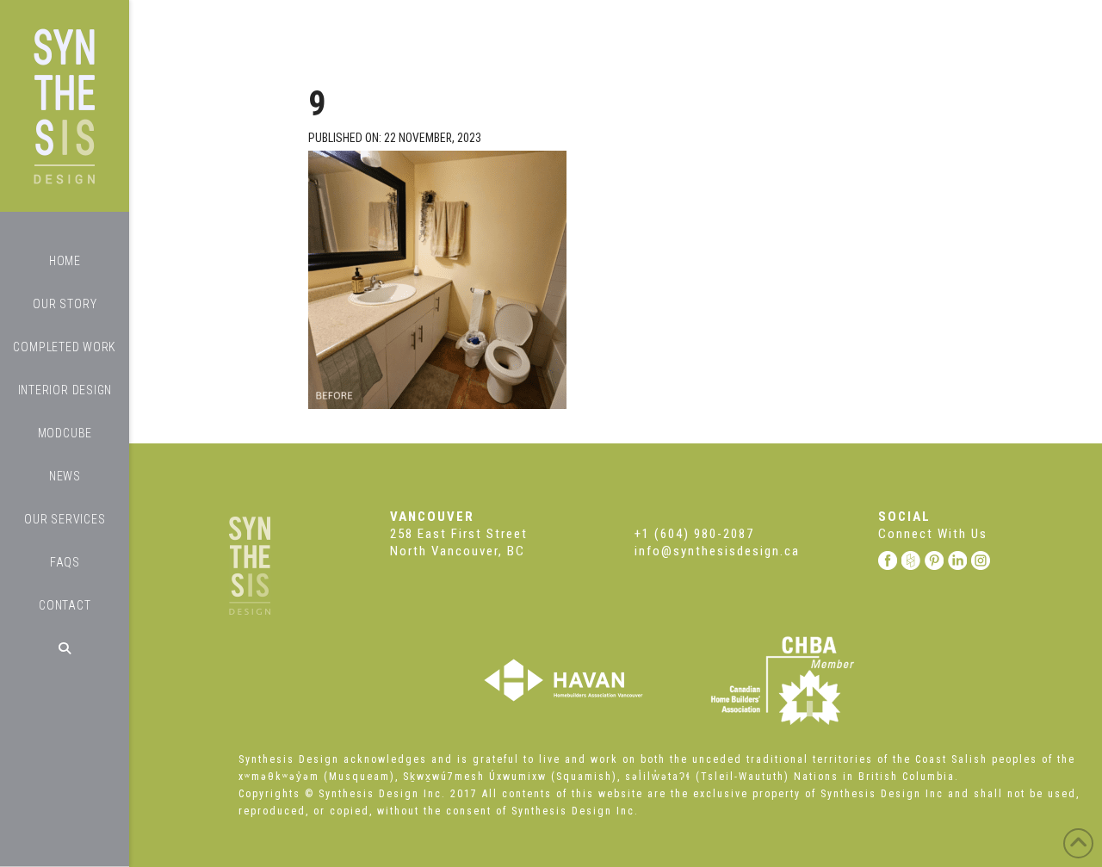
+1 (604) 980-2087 (694, 534)
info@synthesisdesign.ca (717, 551)
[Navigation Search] (64, 648)
